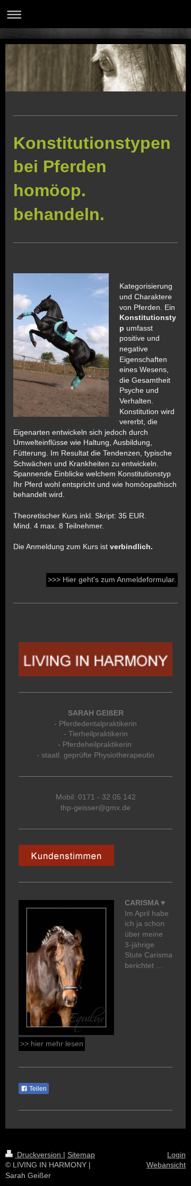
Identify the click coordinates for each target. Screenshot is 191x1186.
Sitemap (81, 1154)
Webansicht (166, 1164)
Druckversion (39, 1154)
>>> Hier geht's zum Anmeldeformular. (112, 579)
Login (176, 1154)
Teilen (37, 1088)
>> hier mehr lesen (51, 1043)
